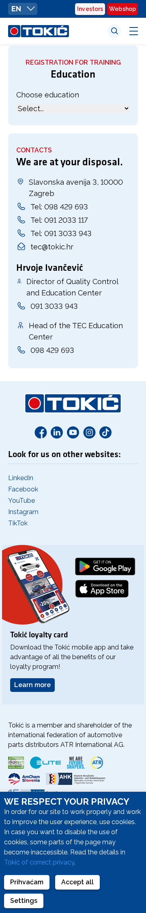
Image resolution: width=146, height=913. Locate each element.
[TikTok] (105, 432)
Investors (90, 9)
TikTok (18, 523)
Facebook (23, 489)
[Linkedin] (57, 432)
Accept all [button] (77, 882)
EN (17, 8)
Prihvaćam (26, 882)
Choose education (47, 95)
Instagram (23, 512)
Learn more (32, 685)
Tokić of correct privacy (39, 862)
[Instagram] (89, 432)
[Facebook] (40, 432)
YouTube (21, 500)
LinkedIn (20, 478)
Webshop (122, 9)
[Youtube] (73, 432)
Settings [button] (23, 901)
